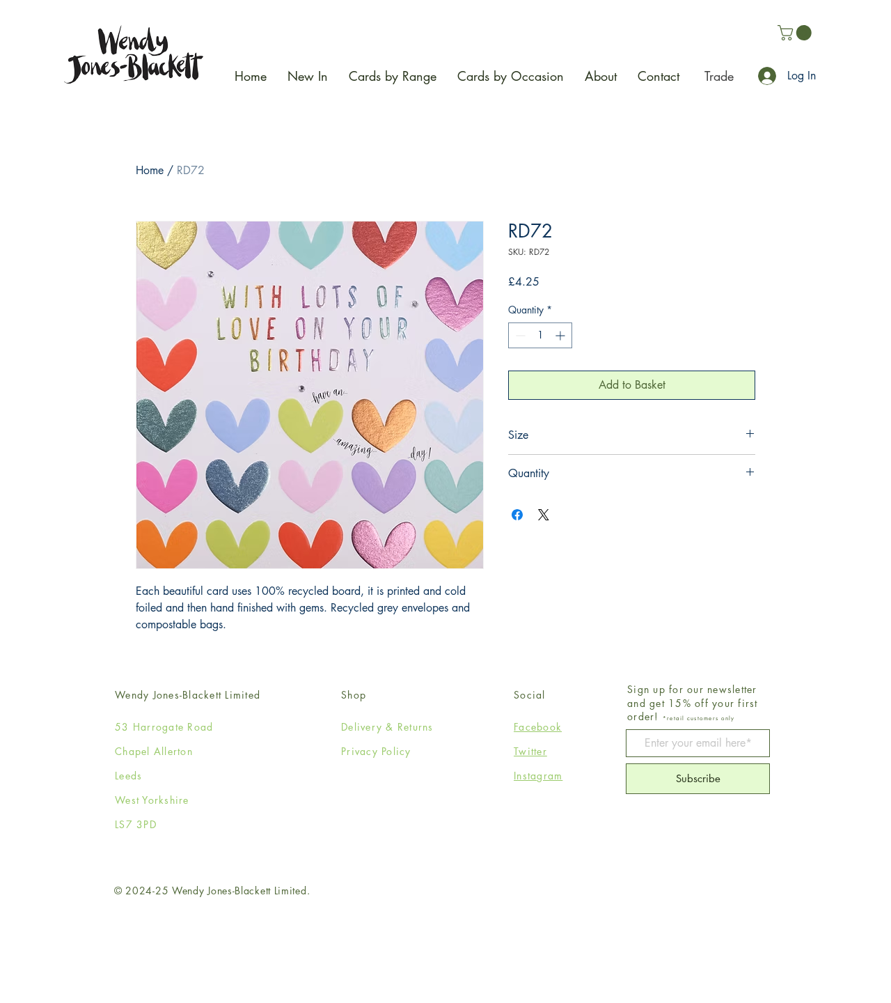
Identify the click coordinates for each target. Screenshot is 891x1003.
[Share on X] (543, 514)
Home (150, 170)
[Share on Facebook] (517, 514)
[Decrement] (519, 335)
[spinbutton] (540, 335)
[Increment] (561, 335)
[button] (796, 32)
